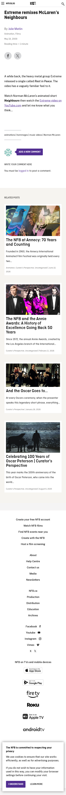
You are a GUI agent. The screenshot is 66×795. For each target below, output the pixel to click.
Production (33, 597)
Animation (9, 34)
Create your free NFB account (33, 519)
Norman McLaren (52, 135)
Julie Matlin (15, 28)
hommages (22, 135)
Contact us (33, 567)
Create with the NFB (33, 538)
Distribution (33, 603)
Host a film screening (33, 544)
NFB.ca (33, 590)
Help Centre (33, 561)
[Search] (63, 4)
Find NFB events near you (33, 531)
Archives (33, 615)
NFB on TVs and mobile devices (33, 662)
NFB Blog (10, 3)
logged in (24, 171)
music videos (35, 135)
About (33, 555)
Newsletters (33, 579)
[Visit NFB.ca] (38, 3)
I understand (15, 784)
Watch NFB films (33, 525)
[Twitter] (17, 55)
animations (9, 135)
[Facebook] (8, 55)
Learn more (36, 784)
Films (18, 34)
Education (33, 609)
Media (33, 573)
